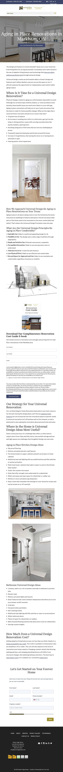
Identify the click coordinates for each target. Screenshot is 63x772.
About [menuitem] (18, 733)
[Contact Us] (47, 1)
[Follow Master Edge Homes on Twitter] (51, 743)
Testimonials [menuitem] (46, 733)
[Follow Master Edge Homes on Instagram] (51, 1)
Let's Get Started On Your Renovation (31, 45)
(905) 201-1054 (18, 1)
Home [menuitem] (12, 733)
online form (43, 657)
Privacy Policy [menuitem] (35, 736)
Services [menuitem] (25, 733)
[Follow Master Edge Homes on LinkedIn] (53, 1)
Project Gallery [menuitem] (35, 733)
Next (50, 719)
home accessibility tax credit (16, 644)
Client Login (53, 3)
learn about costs (12, 657)
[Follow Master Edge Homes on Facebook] (41, 743)
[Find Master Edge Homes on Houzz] (55, 1)
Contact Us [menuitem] (25, 736)
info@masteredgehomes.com (18, 749)
